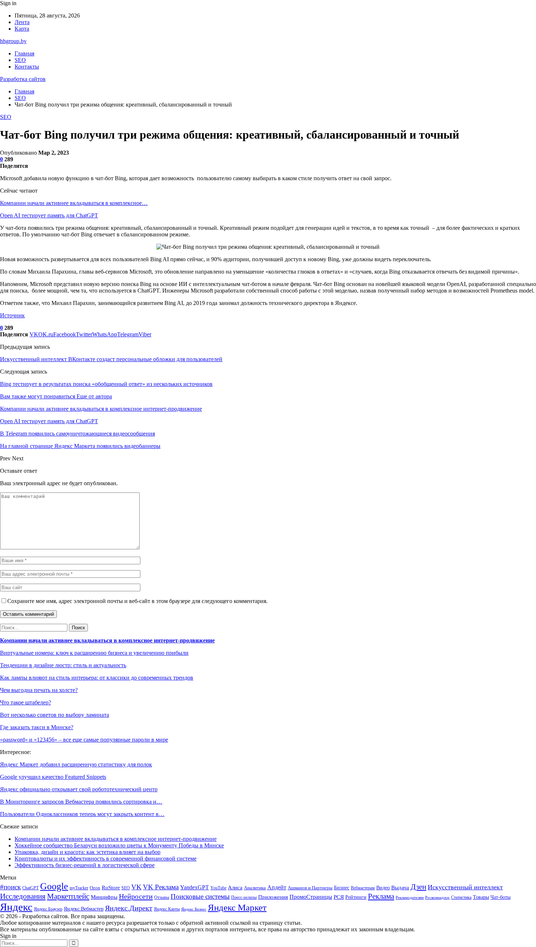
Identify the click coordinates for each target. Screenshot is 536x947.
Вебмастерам (363, 887)
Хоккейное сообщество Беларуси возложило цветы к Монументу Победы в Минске (119, 845)
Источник (12, 315)
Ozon (95, 887)
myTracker (79, 888)
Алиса (235, 887)
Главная (24, 53)
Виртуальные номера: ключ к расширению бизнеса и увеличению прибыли (94, 653)
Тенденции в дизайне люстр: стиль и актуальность (63, 665)
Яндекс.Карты (167, 909)
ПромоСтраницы (311, 897)
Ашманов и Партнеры (310, 887)
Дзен (418, 887)
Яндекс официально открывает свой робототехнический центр (79, 789)
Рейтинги (355, 897)
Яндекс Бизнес (193, 909)
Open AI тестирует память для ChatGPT (49, 215)
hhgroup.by (13, 41)
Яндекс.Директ (128, 908)
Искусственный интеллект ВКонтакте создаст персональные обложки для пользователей (111, 359)
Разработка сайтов (23, 79)
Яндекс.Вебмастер (84, 909)
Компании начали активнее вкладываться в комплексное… (74, 203)
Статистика (461, 897)
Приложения (273, 897)
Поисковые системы (200, 896)
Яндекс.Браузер (48, 909)
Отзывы (161, 897)
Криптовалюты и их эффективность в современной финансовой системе (106, 858)
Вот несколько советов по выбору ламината (54, 715)
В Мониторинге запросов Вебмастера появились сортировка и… (81, 802)
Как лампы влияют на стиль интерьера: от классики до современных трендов (96, 678)
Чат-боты (500, 897)
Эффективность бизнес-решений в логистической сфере (85, 865)
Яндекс (16, 907)
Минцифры (104, 897)
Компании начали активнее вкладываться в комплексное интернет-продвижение (107, 640)
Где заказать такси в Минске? (36, 727)
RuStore (111, 887)
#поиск (10, 887)
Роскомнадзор (437, 898)
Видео (383, 887)
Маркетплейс (68, 896)
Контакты (27, 66)
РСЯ (339, 897)
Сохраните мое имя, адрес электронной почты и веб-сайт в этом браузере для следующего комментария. (137, 601)
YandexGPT (194, 887)
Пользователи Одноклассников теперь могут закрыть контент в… (82, 814)
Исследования (23, 896)
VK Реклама (161, 887)
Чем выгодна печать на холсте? (39, 690)
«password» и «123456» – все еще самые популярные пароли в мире (84, 740)
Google (54, 886)
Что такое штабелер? (25, 702)
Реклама (381, 896)
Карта (22, 29)
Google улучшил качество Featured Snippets (53, 777)
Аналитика (255, 887)
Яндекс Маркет (237, 907)
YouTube (218, 888)
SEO (20, 60)
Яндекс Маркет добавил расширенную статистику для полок (76, 764)
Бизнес (341, 887)
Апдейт (276, 887)
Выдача (400, 887)
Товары (481, 897)
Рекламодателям (410, 898)
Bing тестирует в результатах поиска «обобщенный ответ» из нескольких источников (106, 384)
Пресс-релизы (244, 897)
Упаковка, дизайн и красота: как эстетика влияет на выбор (87, 852)
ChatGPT (30, 887)
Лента (22, 22)
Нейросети (136, 896)
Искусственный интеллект (465, 887)
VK (136, 887)
